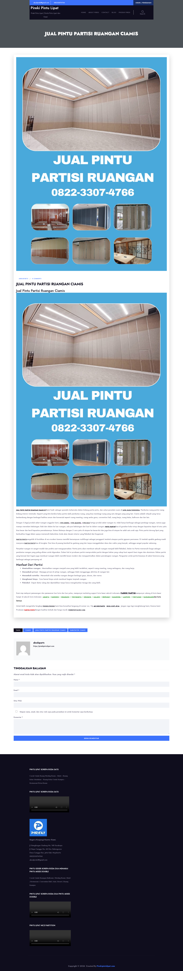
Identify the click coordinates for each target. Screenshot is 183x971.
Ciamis (28, 630)
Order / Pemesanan (143, 3)
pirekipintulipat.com (76, 610)
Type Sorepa (64, 523)
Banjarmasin (149, 597)
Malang (97, 597)
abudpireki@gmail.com (41, 3)
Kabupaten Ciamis (77, 630)
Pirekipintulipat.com (106, 966)
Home (83, 12)
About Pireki (93, 12)
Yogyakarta (76, 597)
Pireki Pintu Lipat (44, 8)
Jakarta (46, 597)
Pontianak (137, 597)
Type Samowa (76, 523)
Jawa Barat (127, 510)
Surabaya (87, 597)
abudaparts (23, 279)
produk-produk (49, 606)
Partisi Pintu (21, 539)
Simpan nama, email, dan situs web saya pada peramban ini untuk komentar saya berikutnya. (56, 712)
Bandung (55, 597)
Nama (17, 680)
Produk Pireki (124, 12)
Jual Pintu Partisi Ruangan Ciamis (50, 630)
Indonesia (136, 510)
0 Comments (36, 279)
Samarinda (116, 597)
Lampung (126, 597)
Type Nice (86, 523)
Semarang (65, 597)
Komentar (18, 717)
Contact (105, 12)
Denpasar (106, 597)
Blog (114, 12)
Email (16, 690)
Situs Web (18, 701)
